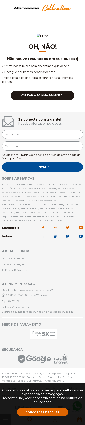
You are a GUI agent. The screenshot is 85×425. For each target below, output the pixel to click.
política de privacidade (61, 154)
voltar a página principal (42, 95)
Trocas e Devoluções (13, 264)
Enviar (42, 167)
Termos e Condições (13, 258)
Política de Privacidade (14, 270)
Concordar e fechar (42, 412)
